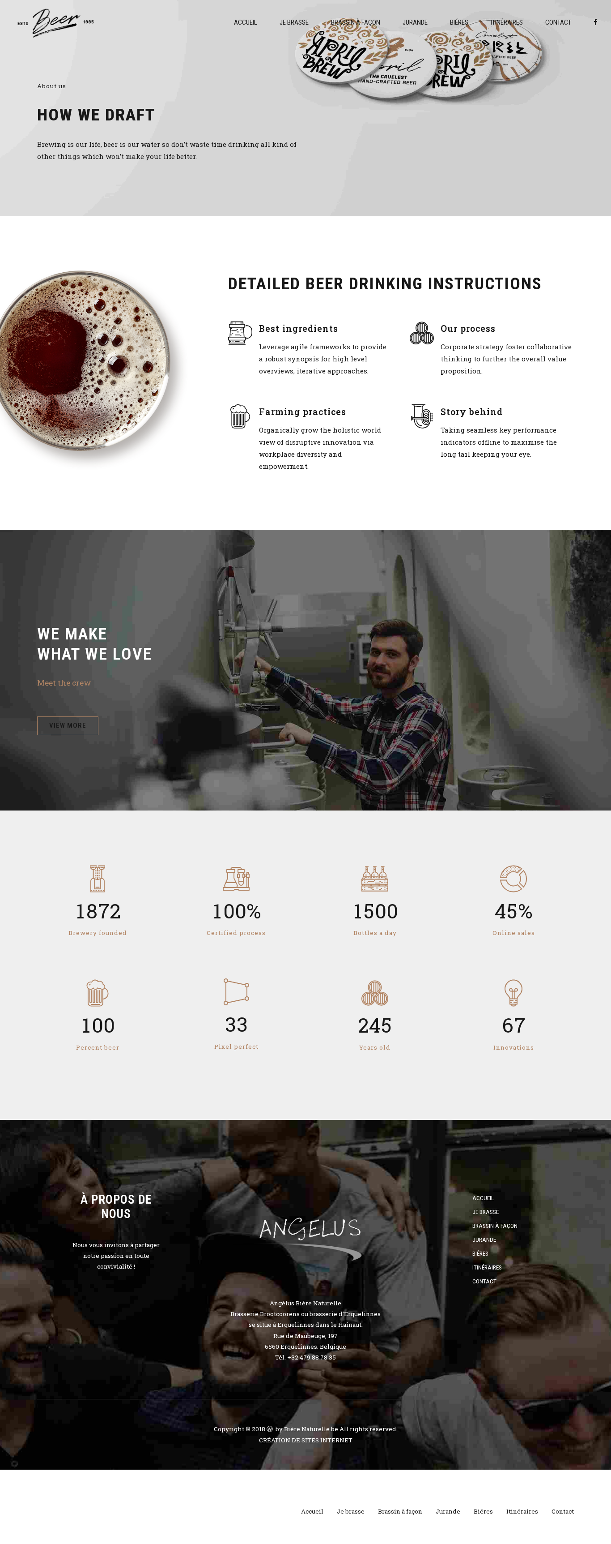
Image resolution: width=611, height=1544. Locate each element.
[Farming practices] (240, 416)
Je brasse (294, 22)
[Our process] (422, 333)
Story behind (472, 411)
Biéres (459, 22)
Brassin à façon (355, 22)
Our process (468, 328)
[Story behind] (422, 416)
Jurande (415, 22)
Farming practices (302, 411)
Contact (558, 22)
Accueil (245, 22)
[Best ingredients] (240, 333)
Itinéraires (507, 22)
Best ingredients (298, 328)
